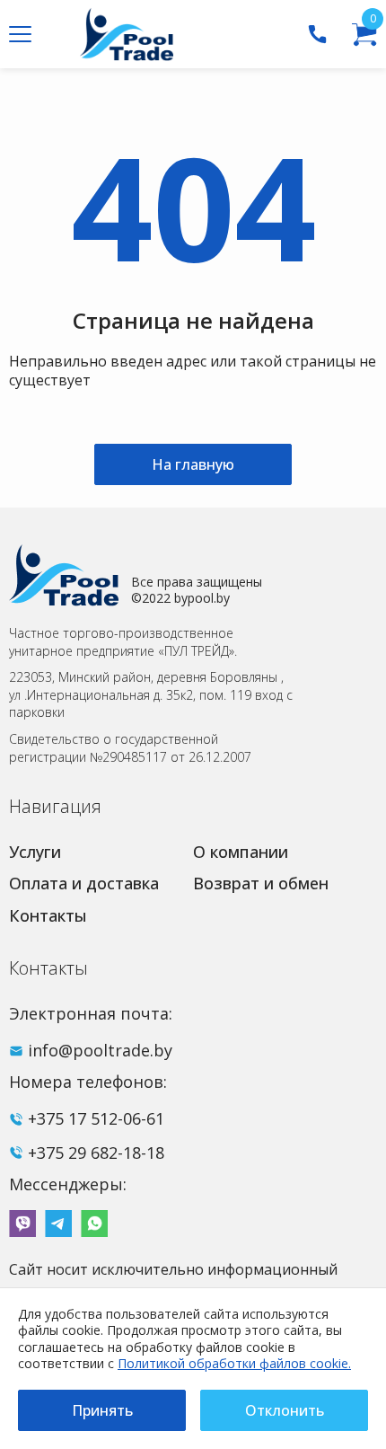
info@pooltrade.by (100, 1050)
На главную (193, 464)
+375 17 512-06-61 (96, 1118)
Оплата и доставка (84, 883)
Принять (102, 1410)
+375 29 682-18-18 (96, 1152)
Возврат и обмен (261, 883)
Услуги (35, 851)
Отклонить (284, 1410)
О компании (240, 851)
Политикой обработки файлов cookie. (234, 1363)
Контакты (48, 915)
